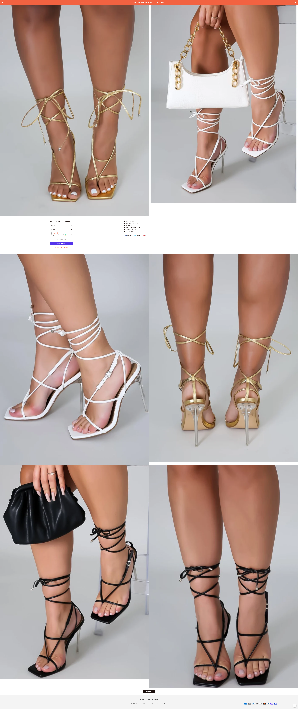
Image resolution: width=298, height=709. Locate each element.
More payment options (61, 247)
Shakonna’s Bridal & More (149, 2)
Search (142, 699)
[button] (61, 235)
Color (52, 229)
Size (52, 225)
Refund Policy (153, 699)
